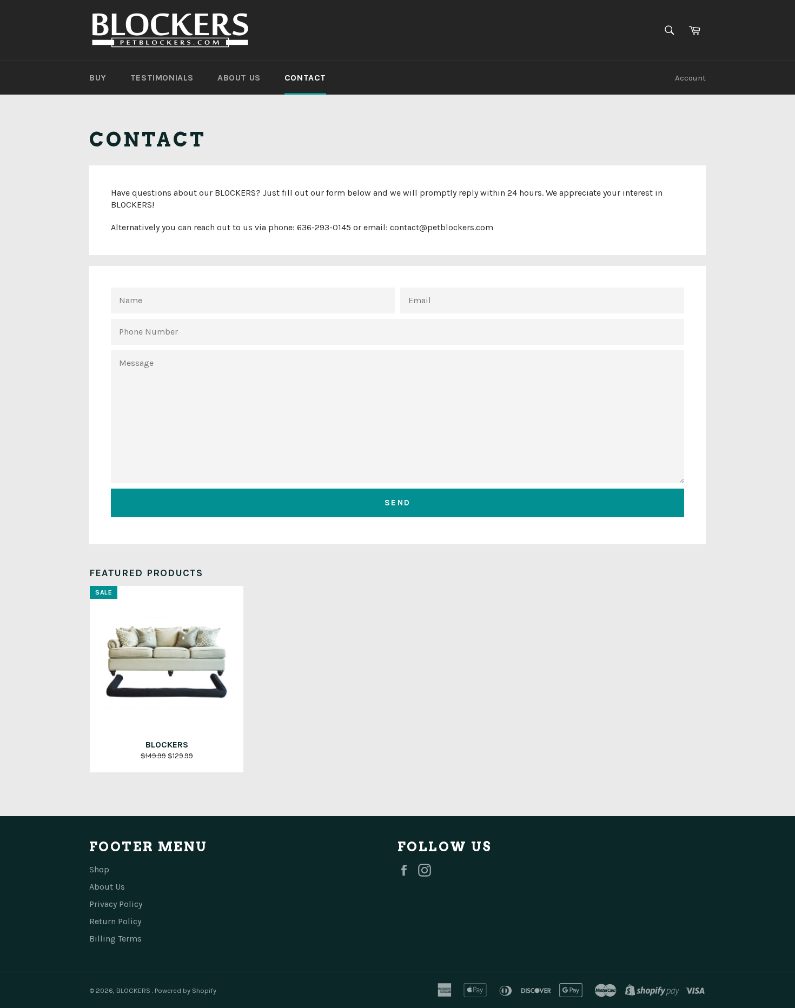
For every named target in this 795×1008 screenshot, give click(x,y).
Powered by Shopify (185, 990)
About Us (107, 887)
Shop (99, 869)
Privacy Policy (115, 904)
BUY (98, 77)
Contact (305, 77)
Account (690, 78)
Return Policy (115, 921)
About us (239, 77)
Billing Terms (115, 938)
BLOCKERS (134, 990)
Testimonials (162, 77)
